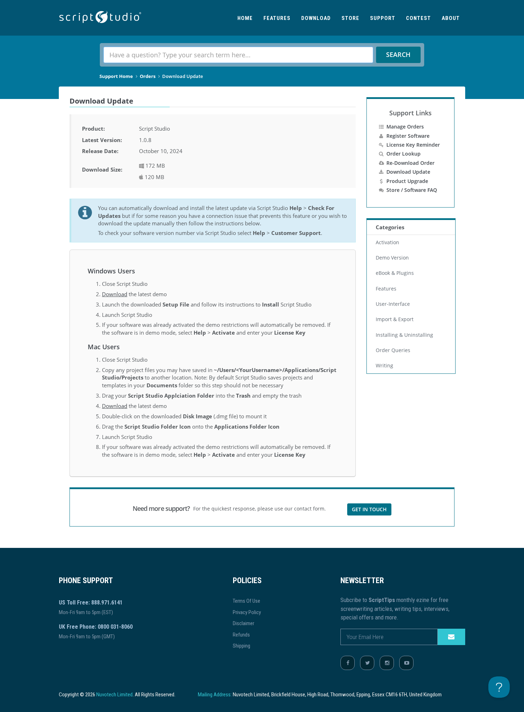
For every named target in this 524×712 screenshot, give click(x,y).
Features (277, 18)
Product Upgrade (407, 181)
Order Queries (393, 350)
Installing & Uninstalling (404, 335)
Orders (147, 76)
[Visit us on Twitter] (367, 663)
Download (316, 18)
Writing (384, 365)
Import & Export (394, 319)
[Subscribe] (451, 637)
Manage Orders (405, 126)
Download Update (408, 171)
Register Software (408, 135)
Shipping (241, 646)
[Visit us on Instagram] (387, 663)
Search (398, 54)
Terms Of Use (246, 601)
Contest (418, 18)
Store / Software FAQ (411, 190)
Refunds (241, 635)
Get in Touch (369, 509)
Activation (387, 242)
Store (350, 18)
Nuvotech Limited (114, 694)
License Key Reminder (413, 144)
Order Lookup (403, 153)
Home (245, 18)
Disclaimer (243, 623)
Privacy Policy (247, 612)
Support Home (116, 76)
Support (382, 18)
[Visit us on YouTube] (406, 663)
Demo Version (392, 258)
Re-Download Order (410, 162)
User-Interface (393, 304)
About (451, 18)
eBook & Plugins (395, 273)
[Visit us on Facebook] (347, 663)
